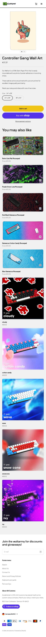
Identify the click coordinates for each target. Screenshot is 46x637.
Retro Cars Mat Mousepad (11, 158)
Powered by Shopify (20, 630)
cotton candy (7, 373)
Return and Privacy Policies (11, 576)
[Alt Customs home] (9, 4)
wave (4, 423)
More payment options (23, 121)
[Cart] (36, 3)
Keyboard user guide (9, 580)
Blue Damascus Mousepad (11, 271)
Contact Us (6, 572)
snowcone (6, 474)
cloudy (4, 322)
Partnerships (6, 584)
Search (4, 565)
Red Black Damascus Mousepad (13, 215)
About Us (5, 568)
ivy (3, 524)
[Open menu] (41, 3)
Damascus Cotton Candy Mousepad (14, 243)
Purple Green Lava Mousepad (12, 187)
